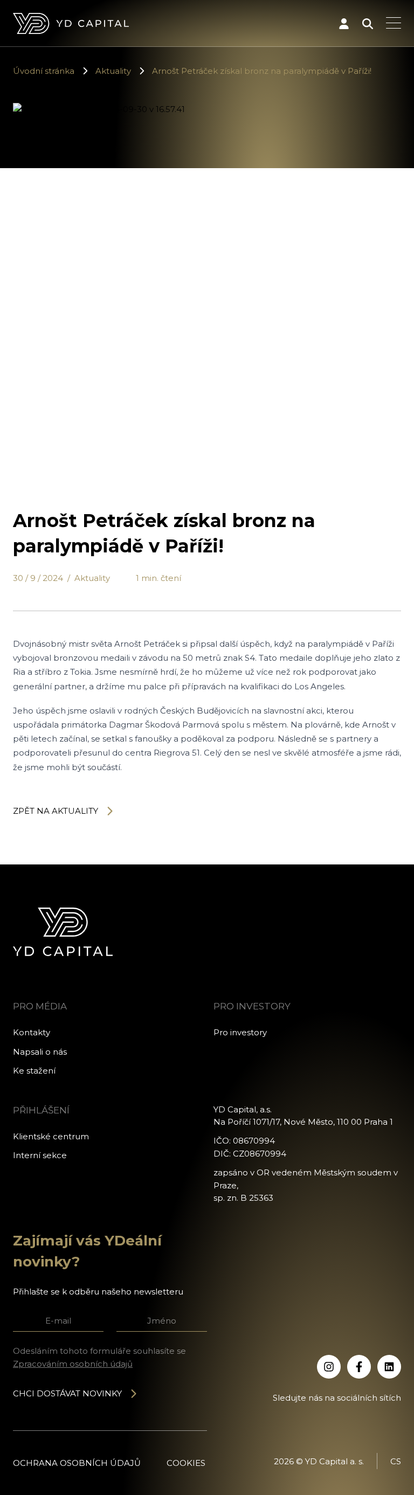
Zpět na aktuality (55, 811)
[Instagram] (329, 1367)
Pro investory (240, 1032)
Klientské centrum (51, 1136)
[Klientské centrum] (344, 23)
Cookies (186, 1463)
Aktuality (113, 71)
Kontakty (31, 1032)
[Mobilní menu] (393, 23)
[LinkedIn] (389, 1367)
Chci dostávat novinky (67, 1393)
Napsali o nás (40, 1052)
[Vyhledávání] (367, 23)
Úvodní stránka (43, 71)
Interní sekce (40, 1155)
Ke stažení (34, 1070)
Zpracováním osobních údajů (73, 1364)
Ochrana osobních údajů (77, 1463)
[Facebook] (359, 1367)
